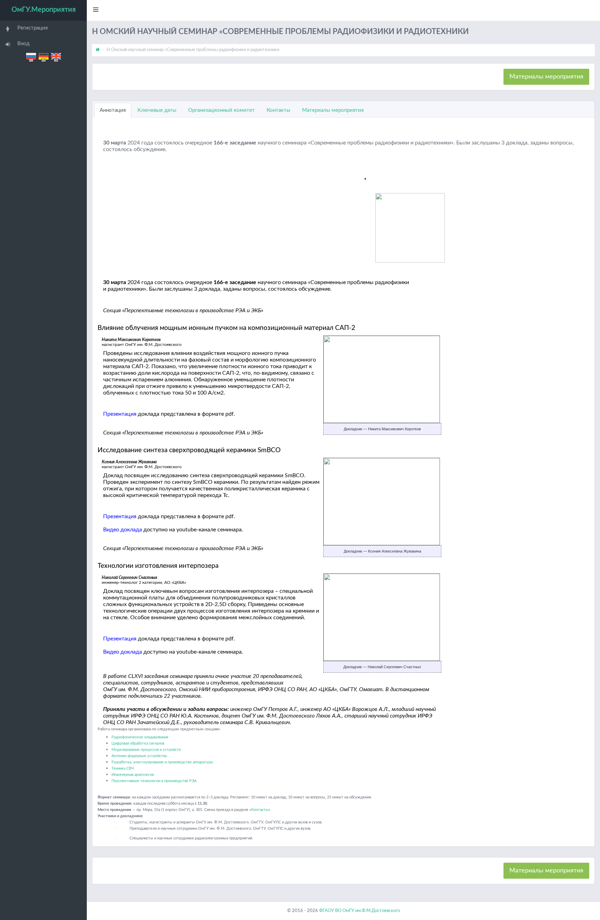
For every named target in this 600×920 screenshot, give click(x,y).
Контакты (278, 110)
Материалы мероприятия (546, 77)
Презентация (119, 414)
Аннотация (113, 110)
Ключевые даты (157, 110)
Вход (23, 43)
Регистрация (32, 28)
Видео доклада (122, 529)
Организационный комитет (221, 110)
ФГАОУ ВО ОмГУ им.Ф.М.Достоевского (359, 911)
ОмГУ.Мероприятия (43, 9)
